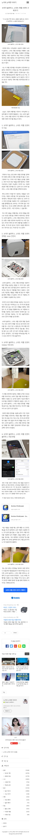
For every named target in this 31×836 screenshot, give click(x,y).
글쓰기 (4, 826)
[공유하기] (7, 633)
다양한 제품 (7, 811)
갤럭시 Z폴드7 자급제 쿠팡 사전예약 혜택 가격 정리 (8, 684)
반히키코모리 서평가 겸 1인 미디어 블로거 (11, 706)
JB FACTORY (19, 834)
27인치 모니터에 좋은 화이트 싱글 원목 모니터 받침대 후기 (22, 668)
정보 (4, 806)
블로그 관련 (7, 809)
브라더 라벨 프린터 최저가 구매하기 (15, 590)
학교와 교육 (7, 785)
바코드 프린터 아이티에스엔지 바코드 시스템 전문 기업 (10, 607)
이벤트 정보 (7, 814)
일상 (4, 788)
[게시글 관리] (9, 633)
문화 (4, 770)
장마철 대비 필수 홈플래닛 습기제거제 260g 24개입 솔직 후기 (22, 684)
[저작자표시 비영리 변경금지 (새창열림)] (21, 633)
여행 (4, 797)
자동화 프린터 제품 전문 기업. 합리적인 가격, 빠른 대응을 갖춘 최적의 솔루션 (15, 623)
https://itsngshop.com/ (10, 605)
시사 (4, 779)
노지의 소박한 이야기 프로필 (10, 752)
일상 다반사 (7, 791)
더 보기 (27, 654)
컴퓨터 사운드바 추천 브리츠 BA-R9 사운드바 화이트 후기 (8, 668)
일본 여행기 (7, 803)
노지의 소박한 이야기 (9, 2)
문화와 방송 (7, 776)
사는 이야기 (7, 794)
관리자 (5, 823)
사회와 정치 (7, 782)
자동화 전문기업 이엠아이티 (12, 620)
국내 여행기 (7, 800)
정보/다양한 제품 (10, 13)
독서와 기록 (7, 773)
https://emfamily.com (10, 617)
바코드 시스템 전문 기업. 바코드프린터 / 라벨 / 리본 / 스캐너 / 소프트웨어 (10, 611)
